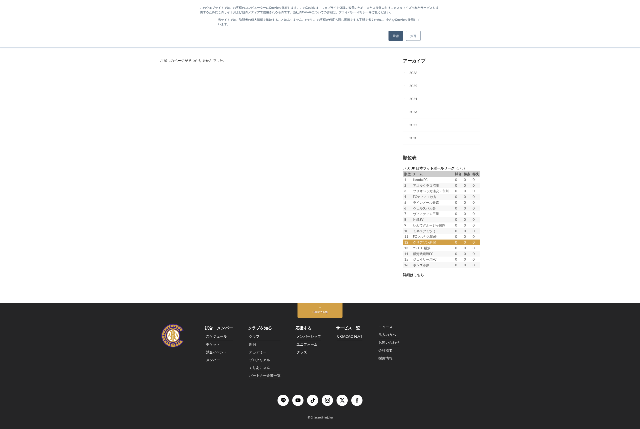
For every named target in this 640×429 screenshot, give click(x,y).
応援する (304, 327)
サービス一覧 (348, 327)
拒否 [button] (413, 36)
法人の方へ (387, 334)
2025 (413, 86)
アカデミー (257, 352)
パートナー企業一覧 (264, 375)
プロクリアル (259, 360)
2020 (413, 138)
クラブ (254, 336)
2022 (413, 125)
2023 (413, 112)
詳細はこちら (413, 274)
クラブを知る (260, 327)
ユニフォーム (307, 344)
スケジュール (216, 336)
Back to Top (320, 312)
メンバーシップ (308, 336)
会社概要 (385, 350)
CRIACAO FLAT (349, 336)
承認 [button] (396, 36)
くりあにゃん (259, 367)
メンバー (213, 360)
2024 (413, 99)
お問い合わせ (389, 342)
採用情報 (385, 358)
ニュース (385, 327)
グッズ (301, 352)
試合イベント (216, 352)
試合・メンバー (219, 327)
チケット (213, 344)
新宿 (252, 344)
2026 (413, 73)
